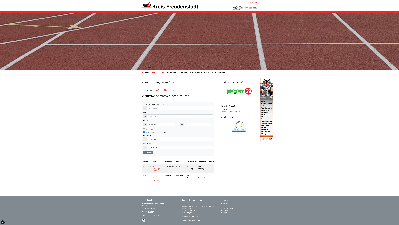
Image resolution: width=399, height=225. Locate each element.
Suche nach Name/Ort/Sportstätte (155, 104)
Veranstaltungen (158, 73)
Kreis (147, 73)
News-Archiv (212, 73)
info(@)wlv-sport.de (193, 220)
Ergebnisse (171, 73)
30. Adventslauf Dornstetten (157, 178)
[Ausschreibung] (210, 167)
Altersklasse (147, 135)
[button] (147, 70)
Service (222, 73)
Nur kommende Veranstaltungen (156, 132)
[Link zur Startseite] (170, 6)
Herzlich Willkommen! (230, 111)
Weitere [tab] (174, 90)
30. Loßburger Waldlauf (156, 169)
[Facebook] (143, 220)
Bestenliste (182, 73)
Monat (145, 121)
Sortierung (147, 144)
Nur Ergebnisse (150, 129)
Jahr (181, 121)
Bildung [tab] (165, 90)
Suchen (149, 153)
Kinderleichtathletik (197, 73)
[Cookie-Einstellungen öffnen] (3, 222)
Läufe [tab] (157, 90)
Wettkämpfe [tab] (148, 90)
